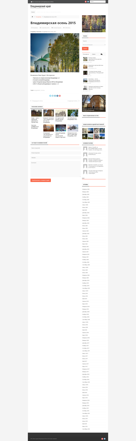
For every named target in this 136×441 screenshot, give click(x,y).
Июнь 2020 (85, 272)
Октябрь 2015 (85, 410)
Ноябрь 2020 (85, 259)
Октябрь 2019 (85, 285)
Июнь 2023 (85, 228)
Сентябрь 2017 (86, 351)
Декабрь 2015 (85, 405)
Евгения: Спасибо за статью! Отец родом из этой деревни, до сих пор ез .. (95, 166)
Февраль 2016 (85, 400)
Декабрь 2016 (85, 374)
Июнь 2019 (85, 296)
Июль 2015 (85, 418)
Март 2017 (85, 366)
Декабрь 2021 (85, 249)
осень (43, 90)
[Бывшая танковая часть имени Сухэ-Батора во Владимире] (48, 113)
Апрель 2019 (85, 301)
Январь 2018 (85, 340)
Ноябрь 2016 (85, 377)
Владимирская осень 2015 (53, 23)
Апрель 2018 (85, 332)
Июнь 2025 (85, 207)
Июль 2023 (85, 225)
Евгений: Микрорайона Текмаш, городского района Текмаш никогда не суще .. (95, 160)
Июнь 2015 (85, 421)
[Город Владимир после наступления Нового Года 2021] (60, 128)
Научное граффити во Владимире (35, 126)
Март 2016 (85, 397)
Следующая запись (73, 101)
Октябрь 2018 (85, 317)
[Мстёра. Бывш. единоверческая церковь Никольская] (85, 59)
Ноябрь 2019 (85, 283)
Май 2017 (84, 361)
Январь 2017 (85, 371)
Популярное (86, 54)
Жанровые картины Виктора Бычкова (96, 66)
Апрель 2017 (85, 364)
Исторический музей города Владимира (59, 119)
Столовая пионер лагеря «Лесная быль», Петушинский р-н (96, 73)
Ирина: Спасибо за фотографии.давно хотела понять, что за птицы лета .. (95, 148)
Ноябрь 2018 (85, 314)
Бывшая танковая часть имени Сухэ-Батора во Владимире (48, 120)
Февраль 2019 (85, 306)
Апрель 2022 (85, 241)
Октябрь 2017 (85, 348)
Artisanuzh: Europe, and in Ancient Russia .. (94, 153)
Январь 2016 (85, 403)
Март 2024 (85, 215)
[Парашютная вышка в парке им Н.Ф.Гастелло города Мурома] (85, 88)
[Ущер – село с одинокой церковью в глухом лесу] (36, 113)
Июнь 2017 (85, 358)
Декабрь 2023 (85, 223)
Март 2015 (85, 426)
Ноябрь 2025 (85, 197)
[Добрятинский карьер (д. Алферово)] (94, 23)
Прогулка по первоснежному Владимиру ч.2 (46, 78)
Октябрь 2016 (85, 379)
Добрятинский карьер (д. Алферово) (92, 30)
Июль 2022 (85, 236)
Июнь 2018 (85, 327)
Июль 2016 (85, 387)
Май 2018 (84, 330)
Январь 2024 (85, 220)
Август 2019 (85, 291)
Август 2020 (85, 267)
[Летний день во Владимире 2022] (73, 113)
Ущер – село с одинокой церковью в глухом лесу (35, 120)
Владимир (38, 17)
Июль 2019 (85, 293)
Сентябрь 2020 (86, 264)
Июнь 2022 (85, 238)
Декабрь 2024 (85, 212)
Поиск (85, 48)
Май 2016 (84, 392)
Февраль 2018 (85, 337)
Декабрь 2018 (85, 311)
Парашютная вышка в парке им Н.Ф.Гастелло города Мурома (96, 88)
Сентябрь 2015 (86, 413)
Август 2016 (85, 384)
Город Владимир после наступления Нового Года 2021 (60, 135)
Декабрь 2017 (85, 343)
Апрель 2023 (85, 231)
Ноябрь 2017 (85, 345)
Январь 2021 (85, 257)
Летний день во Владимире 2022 (72, 118)
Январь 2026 (85, 191)
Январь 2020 (85, 278)
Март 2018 (85, 335)
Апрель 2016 (85, 395)
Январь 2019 (85, 309)
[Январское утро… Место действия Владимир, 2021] (73, 128)
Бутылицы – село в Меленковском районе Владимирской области (94, 80)
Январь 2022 (85, 246)
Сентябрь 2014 (86, 429)
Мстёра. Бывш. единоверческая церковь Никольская (95, 59)
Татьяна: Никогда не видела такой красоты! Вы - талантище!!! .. (95, 172)
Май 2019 (84, 298)
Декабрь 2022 (85, 233)
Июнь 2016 (85, 390)
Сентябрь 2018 (86, 319)
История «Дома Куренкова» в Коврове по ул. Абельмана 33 (53, 12)
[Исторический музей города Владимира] (60, 113)
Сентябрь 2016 (86, 382)
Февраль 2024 (85, 218)
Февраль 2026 (85, 189)
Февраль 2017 (85, 369)
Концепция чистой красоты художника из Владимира (48, 135)
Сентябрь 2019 (86, 288)
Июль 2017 (85, 356)
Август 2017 (85, 353)
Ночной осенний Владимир (41, 80)
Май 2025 (84, 210)
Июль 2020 (85, 270)
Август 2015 (85, 416)
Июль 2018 (85, 324)
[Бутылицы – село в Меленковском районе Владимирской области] (85, 80)
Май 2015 (84, 423)
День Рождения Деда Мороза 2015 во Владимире (48, 82)
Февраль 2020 (85, 275)
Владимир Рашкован (35, 31)
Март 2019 (85, 304)
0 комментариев (57, 27)
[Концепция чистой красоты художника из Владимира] (48, 128)
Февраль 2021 (85, 254)
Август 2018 (85, 322)
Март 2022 (85, 244)
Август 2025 (85, 205)
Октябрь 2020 (85, 262)
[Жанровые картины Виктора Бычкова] (85, 67)
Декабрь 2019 (85, 280)
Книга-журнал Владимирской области (40, 438)
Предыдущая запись (37, 101)
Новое (93, 54)
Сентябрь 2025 (86, 202)
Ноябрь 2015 (85, 408)
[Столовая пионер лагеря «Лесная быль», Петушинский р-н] (85, 73)
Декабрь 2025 (85, 194)
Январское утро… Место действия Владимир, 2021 (73, 134)
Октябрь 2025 (85, 199)
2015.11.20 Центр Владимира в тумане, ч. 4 (45, 84)
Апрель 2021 (85, 251)
